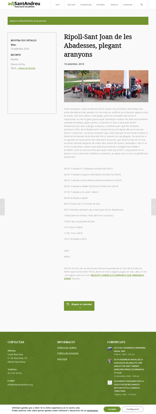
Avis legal (62, 358)
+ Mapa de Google (26, 68)
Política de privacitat (67, 353)
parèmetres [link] (92, 410)
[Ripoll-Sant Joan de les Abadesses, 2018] (153, 207)
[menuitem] (57, 4)
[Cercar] (141, 4)
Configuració (132, 409)
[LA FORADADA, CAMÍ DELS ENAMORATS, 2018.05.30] (2, 207)
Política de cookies (67, 347)
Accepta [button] (112, 409)
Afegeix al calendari (81, 304)
